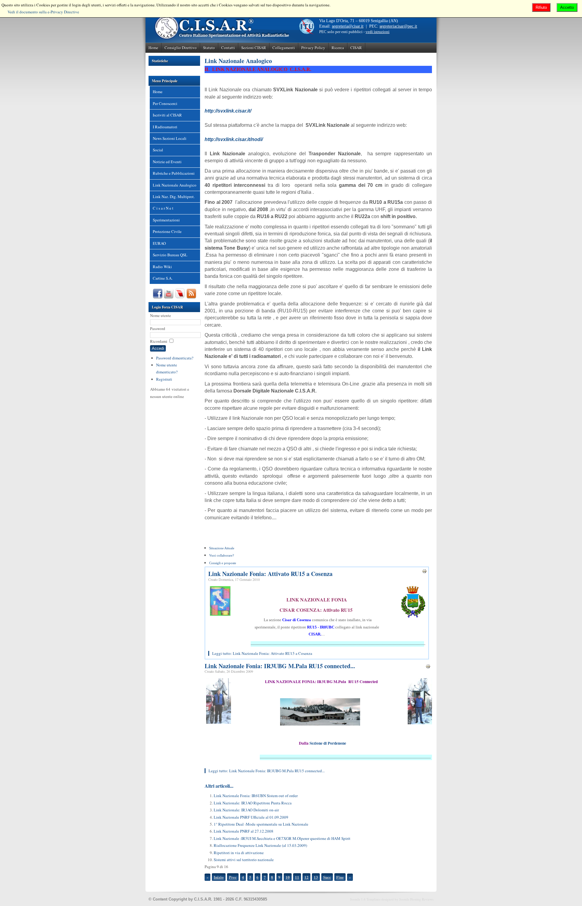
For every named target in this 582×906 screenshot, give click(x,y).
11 (297, 877)
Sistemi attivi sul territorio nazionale (244, 859)
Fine (340, 877)
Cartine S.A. (162, 278)
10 (288, 877)
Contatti (228, 47)
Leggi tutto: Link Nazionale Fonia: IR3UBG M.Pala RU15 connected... (267, 770)
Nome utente (160, 315)
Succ (327, 877)
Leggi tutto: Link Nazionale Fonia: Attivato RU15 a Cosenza (262, 653)
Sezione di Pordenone (327, 743)
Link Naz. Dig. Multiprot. (174, 196)
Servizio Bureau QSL (170, 255)
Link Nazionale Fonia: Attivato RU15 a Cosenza (270, 573)
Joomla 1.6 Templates (365, 899)
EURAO (159, 243)
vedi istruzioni (378, 31)
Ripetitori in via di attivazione (239, 852)
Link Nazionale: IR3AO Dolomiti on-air (246, 810)
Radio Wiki (162, 266)
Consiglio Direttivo (181, 47)
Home (153, 47)
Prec (233, 877)
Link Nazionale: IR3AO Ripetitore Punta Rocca (253, 803)
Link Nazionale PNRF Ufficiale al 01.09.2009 (251, 817)
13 (316, 877)
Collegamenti (284, 47)
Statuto (209, 47)
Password (157, 328)
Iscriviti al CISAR (167, 115)
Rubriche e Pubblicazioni (174, 173)
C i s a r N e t (163, 208)
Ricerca (338, 47)
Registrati (164, 379)
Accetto (567, 7)
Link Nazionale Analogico (174, 185)
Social (158, 150)
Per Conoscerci (165, 103)
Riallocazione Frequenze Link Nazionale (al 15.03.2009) (260, 845)
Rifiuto (541, 7)
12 (306, 877)
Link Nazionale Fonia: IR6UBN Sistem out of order (256, 795)
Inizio (219, 877)
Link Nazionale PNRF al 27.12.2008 (243, 831)
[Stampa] (424, 572)
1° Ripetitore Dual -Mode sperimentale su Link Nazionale (261, 824)
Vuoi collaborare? (221, 555)
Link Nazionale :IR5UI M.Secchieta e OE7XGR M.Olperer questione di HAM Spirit (282, 838)
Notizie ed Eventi (167, 161)
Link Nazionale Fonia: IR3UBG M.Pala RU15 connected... (280, 666)
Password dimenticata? (174, 358)
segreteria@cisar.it (347, 26)
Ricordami (158, 341)
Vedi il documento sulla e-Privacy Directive (43, 12)
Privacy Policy (313, 47)
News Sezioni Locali (169, 138)
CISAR (356, 47)
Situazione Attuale (221, 548)
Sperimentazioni (166, 220)
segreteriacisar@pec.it (398, 26)
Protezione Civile (167, 231)
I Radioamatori (165, 127)
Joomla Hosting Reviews (416, 899)
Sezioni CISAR (253, 47)
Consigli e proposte (222, 563)
